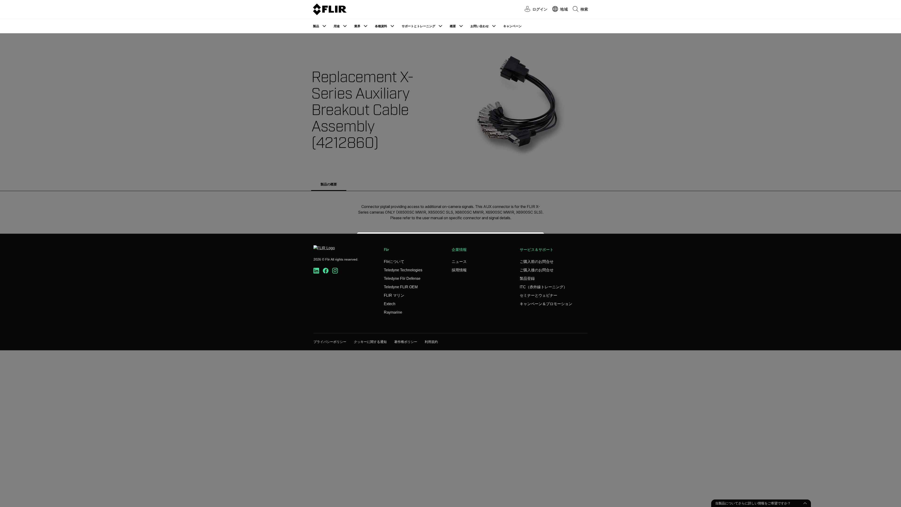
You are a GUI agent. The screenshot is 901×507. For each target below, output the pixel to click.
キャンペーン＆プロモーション (546, 304)
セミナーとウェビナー (538, 295)
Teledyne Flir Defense (402, 278)
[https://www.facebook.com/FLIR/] (325, 271)
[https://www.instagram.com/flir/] (335, 271)
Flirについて (394, 262)
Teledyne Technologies (403, 270)
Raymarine (393, 312)
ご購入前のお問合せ (537, 262)
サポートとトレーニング (418, 26)
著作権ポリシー (405, 342)
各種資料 (381, 26)
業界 (357, 26)
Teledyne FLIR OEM (401, 287)
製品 (316, 26)
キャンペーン (512, 26)
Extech (389, 304)
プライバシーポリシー (329, 342)
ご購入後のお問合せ (537, 270)
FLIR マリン (394, 295)
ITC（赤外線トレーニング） (543, 287)
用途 (337, 26)
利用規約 (431, 342)
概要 (453, 26)
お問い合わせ (479, 26)
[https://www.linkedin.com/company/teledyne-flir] (316, 271)
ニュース (459, 262)
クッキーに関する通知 (370, 342)
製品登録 (527, 278)
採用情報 (459, 270)
